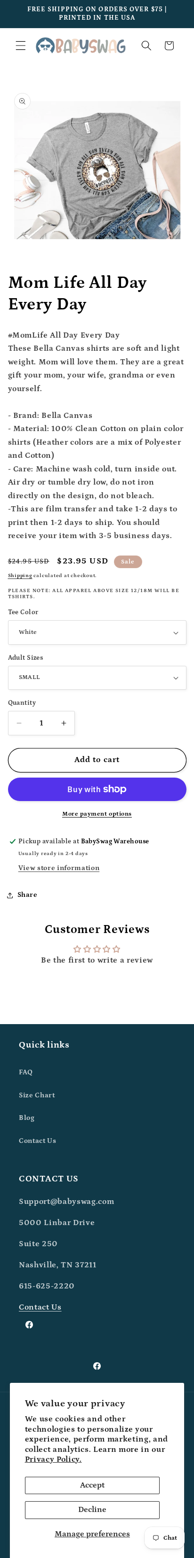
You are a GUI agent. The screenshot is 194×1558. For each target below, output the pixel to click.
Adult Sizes (25, 658)
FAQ (26, 1072)
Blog (27, 1118)
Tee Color (23, 612)
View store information (59, 868)
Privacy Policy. (53, 1459)
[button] (20, 45)
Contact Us (38, 1141)
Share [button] (27, 895)
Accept (92, 1485)
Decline (92, 1509)
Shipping (20, 575)
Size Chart (37, 1095)
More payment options (97, 814)
